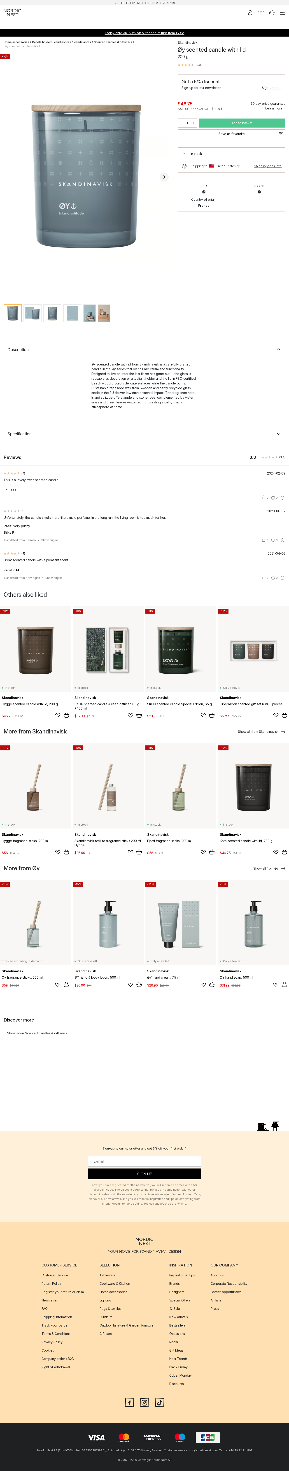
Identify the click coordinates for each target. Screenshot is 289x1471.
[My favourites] (261, 12)
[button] (190, 65)
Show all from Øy (266, 868)
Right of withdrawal (56, 1367)
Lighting (105, 1300)
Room (173, 1342)
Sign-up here (272, 88)
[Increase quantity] (194, 123)
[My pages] (250, 12)
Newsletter (50, 1300)
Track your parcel (55, 1325)
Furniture (106, 1317)
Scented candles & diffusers (113, 42)
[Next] (164, 177)
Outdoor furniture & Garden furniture (127, 1325)
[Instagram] (144, 1402)
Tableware (108, 1275)
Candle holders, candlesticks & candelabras (61, 42)
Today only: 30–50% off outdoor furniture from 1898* (144, 33)
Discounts (176, 1384)
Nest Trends (178, 1359)
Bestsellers (177, 1325)
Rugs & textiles (110, 1308)
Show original (50, 540)
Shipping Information (57, 1317)
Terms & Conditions (56, 1334)
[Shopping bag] (271, 12)
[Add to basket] (66, 715)
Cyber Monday (180, 1375)
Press (215, 1308)
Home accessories (16, 42)
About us (217, 1275)
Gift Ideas (176, 1350)
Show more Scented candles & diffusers (37, 1033)
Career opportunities (226, 1292)
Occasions (177, 1334)
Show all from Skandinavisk (258, 731)
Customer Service (55, 1275)
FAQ (45, 1308)
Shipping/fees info (268, 166)
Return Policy (51, 1283)
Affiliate (216, 1300)
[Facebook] (129, 1402)
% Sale (174, 1308)
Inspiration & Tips (182, 1275)
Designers (176, 1292)
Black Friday (178, 1367)
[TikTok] (159, 1402)
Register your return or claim (63, 1292)
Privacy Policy (52, 1342)
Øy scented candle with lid (22, 46)
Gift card (106, 1334)
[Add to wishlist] (57, 715)
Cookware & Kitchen (115, 1283)
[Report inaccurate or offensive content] (282, 497)
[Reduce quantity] (181, 123)
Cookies (48, 1350)
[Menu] (282, 12)
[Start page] (12, 12)
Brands (174, 1283)
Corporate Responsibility (229, 1283)
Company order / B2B (58, 1359)
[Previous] (8, 177)
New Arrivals (178, 1317)
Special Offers (180, 1300)
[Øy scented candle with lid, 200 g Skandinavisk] (86, 176)
